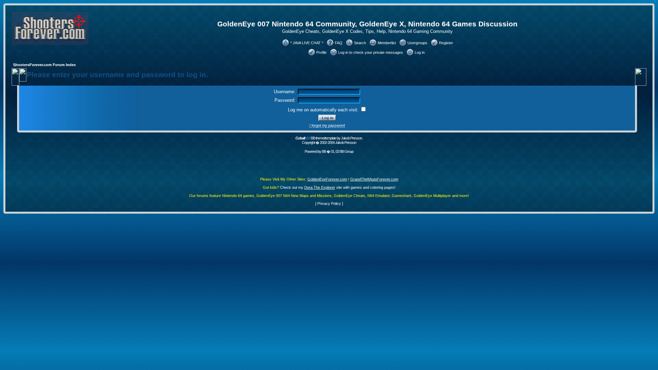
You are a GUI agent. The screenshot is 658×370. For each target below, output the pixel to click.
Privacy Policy (329, 203)
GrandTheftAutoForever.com (374, 179)
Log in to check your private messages (370, 52)
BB (324, 151)
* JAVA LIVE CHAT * (306, 43)
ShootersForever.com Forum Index (44, 65)
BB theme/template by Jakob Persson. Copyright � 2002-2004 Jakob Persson (329, 140)
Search (360, 43)
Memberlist (387, 43)
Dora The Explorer (319, 187)
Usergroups (417, 43)
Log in (420, 52)
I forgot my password (327, 125)
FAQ (338, 43)
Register (446, 43)
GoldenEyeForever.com (327, 179)
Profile (321, 52)
